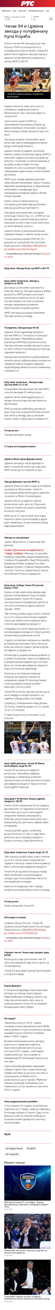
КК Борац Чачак (14, 1148)
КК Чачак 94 (12, 1154)
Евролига (6, 11)
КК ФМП (31, 1148)
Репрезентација (36, 11)
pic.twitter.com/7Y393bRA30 (21, 933)
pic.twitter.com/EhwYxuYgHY (20, 249)
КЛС (47, 11)
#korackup (40, 929)
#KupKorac (40, 245)
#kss (30, 245)
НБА (14, 11)
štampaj (51, 18)
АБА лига (22, 11)
